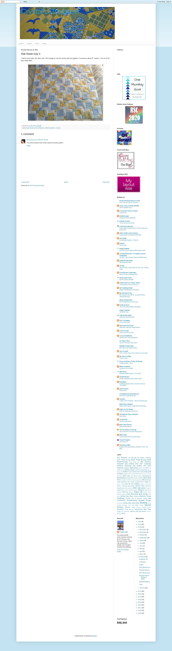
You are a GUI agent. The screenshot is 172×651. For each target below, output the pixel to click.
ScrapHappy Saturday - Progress (129, 240)
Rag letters (129, 496)
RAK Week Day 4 (144, 567)
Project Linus (147, 492)
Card (134, 472)
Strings (138, 507)
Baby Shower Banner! (125, 426)
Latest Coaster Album (125, 421)
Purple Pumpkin (124, 440)
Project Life (138, 492)
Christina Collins (124, 445)
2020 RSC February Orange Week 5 (129, 327)
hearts (141, 565)
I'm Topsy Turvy (124, 341)
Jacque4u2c (123, 419)
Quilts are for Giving (126, 409)
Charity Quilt (147, 472)
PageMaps (122, 382)
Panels (119, 490)
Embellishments (146, 476)
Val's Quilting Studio (126, 288)
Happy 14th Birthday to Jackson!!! (129, 289)
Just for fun (129, 484)
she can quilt (123, 351)
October (142, 535)
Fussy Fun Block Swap (128, 480)
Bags (136, 468)
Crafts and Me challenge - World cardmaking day (133, 400)
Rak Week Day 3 (144, 570)
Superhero (120, 509)
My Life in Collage (125, 356)
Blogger (94, 636)
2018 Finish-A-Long (138, 460)
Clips (125, 473)
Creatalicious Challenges (127, 272)
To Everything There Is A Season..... (129, 284)
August (142, 540)
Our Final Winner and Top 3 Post (128, 301)
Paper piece (124, 490)
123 (129, 457)
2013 (140, 602)
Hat (129, 482)
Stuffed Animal (146, 507)
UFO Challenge (125, 511)
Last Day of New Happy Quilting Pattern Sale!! (132, 250)
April (141, 551)
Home (21, 43)
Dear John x (122, 416)
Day (118, 476)
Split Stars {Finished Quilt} (126, 317)
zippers (123, 513)
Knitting (136, 484)
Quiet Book (130, 494)
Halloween (124, 482)
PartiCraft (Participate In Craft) (129, 201)
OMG (135, 488)
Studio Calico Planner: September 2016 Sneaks (132, 406)
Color (136, 473)
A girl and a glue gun (126, 226)
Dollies (128, 476)
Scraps (148, 500)
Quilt (27, 128)
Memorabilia (131, 486)
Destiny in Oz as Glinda (126, 368)
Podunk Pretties (124, 221)
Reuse (145, 498)
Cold (133, 473)
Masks (119, 486)
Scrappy (141, 500)
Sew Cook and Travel (126, 325)
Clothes (129, 473)
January (142, 588)
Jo (27, 140)
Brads (149, 470)
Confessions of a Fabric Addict (129, 283)
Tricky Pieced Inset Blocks (127, 223)
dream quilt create (125, 278)
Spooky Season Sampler (126, 279)
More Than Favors (125, 424)
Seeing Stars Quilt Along (131, 503)
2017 (140, 591)
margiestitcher (124, 377)
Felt (118, 480)
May (141, 548)
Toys (149, 509)
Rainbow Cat (143, 559)
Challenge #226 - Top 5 (126, 363)
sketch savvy (123, 389)
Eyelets (136, 478)
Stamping (127, 507)
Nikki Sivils (123, 435)
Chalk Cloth (139, 471)
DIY (124, 476)
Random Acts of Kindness (37, 128)
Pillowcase (125, 492)
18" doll (133, 458)
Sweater (131, 509)
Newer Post (25, 182)
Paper (44, 43)
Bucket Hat (120, 471)
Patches (131, 490)
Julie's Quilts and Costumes (128, 233)
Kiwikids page (124, 216)
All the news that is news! (126, 332)
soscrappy (123, 238)
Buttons (125, 472)
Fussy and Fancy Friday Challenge (130, 361)
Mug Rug (124, 488)
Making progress (144, 581)
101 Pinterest (122, 458)
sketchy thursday (122, 505)
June (141, 546)
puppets (124, 494)
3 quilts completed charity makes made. (130, 378)
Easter (139, 476)
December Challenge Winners (127, 395)
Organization (141, 488)
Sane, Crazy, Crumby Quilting (129, 206)
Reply (28, 145)
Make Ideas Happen (126, 404)
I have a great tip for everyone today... (130, 436)
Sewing (58, 128)
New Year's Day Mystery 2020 (128, 348)
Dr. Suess (134, 476)
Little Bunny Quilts (125, 315)
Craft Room (142, 473)
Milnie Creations (124, 366)
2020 (140, 521)
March (142, 554)
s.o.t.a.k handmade (125, 336)
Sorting (141, 505)
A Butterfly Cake (124, 312)
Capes (130, 471)
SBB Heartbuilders (50, 128)
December (143, 529)
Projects (119, 494)
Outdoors (148, 488)
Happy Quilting (124, 248)
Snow (136, 505)
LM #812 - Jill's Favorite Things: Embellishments (133, 257)
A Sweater (142, 562)
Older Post (106, 182)
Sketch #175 (123, 390)
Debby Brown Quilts (126, 260)
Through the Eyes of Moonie (128, 414)
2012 (140, 605)
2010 (140, 610)
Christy (121, 266)
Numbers (130, 488)
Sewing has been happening (127, 218)
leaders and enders (145, 484)
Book (145, 470)
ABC (141, 462)
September (143, 538)
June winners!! (123, 441)
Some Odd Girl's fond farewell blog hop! (130, 431)
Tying (118, 511)
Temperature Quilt (140, 509)
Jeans (122, 484)
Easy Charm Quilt (124, 322)
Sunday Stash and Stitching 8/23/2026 (130, 235)
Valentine (132, 511)
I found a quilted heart (136, 482)
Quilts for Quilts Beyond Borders (128, 411)
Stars (133, 507)
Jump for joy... (123, 212)
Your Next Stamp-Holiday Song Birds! (130, 306)
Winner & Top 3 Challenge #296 (128, 274)
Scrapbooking (132, 500)
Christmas (120, 474)
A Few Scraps (124, 331)
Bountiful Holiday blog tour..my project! (130, 373)
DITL (121, 476)
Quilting (122, 496)
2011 (140, 608)
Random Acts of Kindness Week (144, 577)
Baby (132, 468)
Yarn (37, 43)
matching (124, 486)
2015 (140, 597)
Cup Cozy (148, 473)
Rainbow (136, 496)
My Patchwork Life (125, 293)
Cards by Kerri (124, 305)
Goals (118, 482)
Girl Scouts (148, 480)
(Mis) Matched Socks (125, 262)
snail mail (131, 505)
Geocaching (138, 480)
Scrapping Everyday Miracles (129, 394)
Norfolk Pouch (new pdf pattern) (128, 337)
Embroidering (121, 478)
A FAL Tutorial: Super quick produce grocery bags (133, 353)
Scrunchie (119, 503)
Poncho (131, 492)
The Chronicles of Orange (127, 430)
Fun (121, 480)
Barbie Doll (142, 468)
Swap (126, 509)
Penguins (141, 490)
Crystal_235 (123, 532)
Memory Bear (140, 486)
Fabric (29, 43)
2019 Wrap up (134, 462)
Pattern (135, 490)
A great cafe (122, 245)
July (141, 543)
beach (122, 470)
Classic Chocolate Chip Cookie (128, 342)
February (143, 557)
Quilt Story (122, 372)
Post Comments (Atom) (37, 185)
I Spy (146, 482)
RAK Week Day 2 (144, 573)
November (143, 532)
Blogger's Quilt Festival (137, 470)
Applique (126, 468)
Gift (143, 480)
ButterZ (121, 243)
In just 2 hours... (124, 358)
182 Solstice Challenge (144, 457)
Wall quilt (138, 511)
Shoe (149, 503)
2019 (140, 524)
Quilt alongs (143, 494)
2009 (140, 613)
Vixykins (122, 399)
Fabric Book (147, 478)
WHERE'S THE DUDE (126, 346)
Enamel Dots (130, 478)
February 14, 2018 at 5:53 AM (38, 140)
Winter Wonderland (125, 300)
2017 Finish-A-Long (123, 460)
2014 (140, 599)
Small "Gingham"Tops (125, 207)
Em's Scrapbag (124, 320)
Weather (143, 511)
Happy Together (124, 310)
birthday (127, 470)
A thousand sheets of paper (128, 211)
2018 (140, 527)
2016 (140, 594)
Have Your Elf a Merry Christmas (128, 202)
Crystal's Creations (50, 11)
